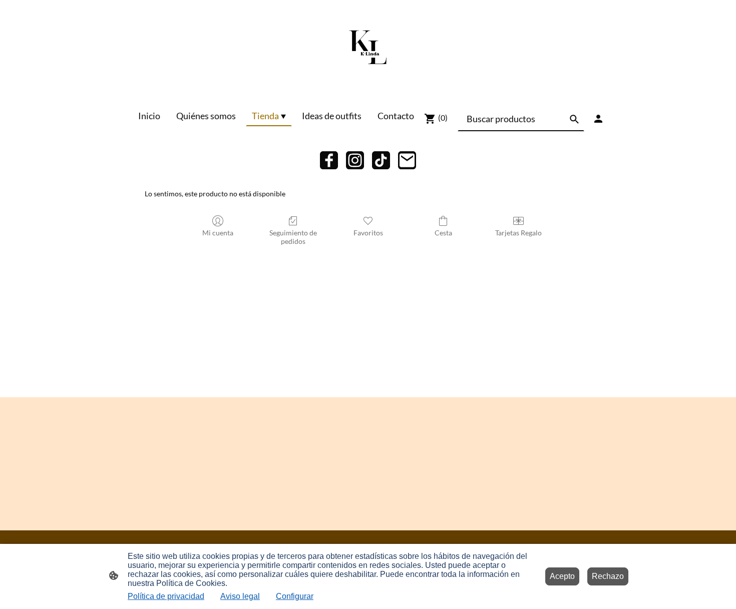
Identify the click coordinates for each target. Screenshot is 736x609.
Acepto (562, 576)
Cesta (443, 232)
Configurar (294, 596)
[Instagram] (355, 160)
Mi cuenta (217, 232)
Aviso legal (240, 596)
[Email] (407, 160)
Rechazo (608, 576)
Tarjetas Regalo (518, 232)
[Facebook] (329, 160)
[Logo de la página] (368, 49)
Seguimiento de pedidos (293, 236)
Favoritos (368, 232)
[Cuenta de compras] (598, 119)
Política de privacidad (166, 596)
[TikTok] (381, 160)
